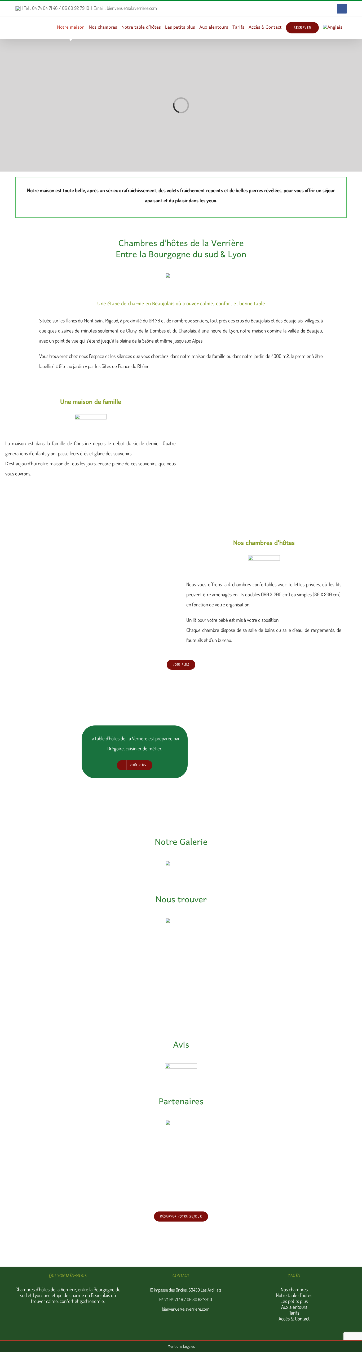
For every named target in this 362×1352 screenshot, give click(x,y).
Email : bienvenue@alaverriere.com (125, 8)
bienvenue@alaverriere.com (185, 1309)
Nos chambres (294, 1289)
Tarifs (294, 1312)
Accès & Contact (294, 1318)
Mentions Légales (181, 1346)
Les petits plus (294, 1301)
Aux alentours (294, 1306)
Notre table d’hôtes (294, 1295)
